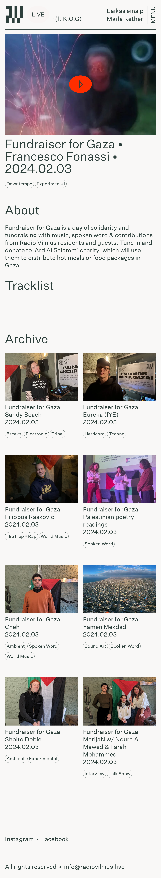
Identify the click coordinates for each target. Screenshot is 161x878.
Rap (32, 536)
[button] (80, 84)
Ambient (16, 646)
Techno (117, 433)
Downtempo (19, 183)
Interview (94, 773)
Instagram (19, 839)
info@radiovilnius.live (94, 866)
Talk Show (119, 773)
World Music (54, 536)
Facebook (55, 839)
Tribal (57, 433)
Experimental (51, 183)
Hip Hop (15, 536)
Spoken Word (99, 543)
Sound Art (95, 646)
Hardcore (94, 433)
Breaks (14, 433)
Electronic (36, 433)
